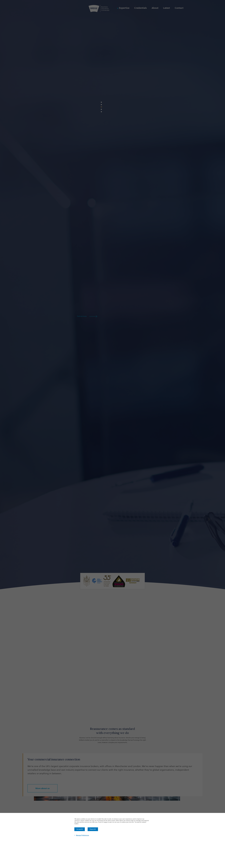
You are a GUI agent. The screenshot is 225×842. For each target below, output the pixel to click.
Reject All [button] (93, 829)
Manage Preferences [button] (82, 835)
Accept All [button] (79, 829)
